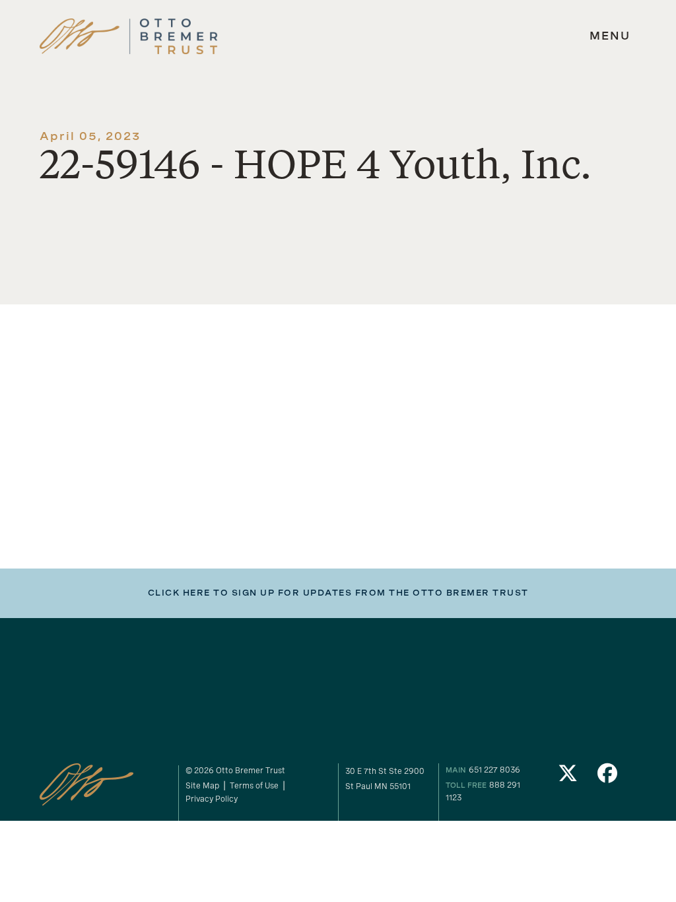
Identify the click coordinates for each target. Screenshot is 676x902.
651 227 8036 (494, 770)
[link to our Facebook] (607, 777)
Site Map (202, 785)
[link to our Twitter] (568, 777)
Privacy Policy (212, 799)
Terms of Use (254, 785)
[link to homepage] (129, 36)
